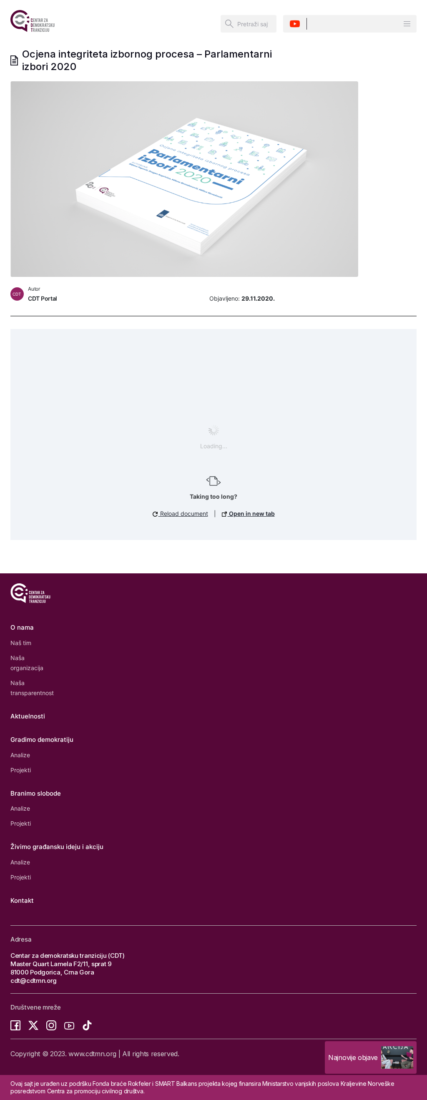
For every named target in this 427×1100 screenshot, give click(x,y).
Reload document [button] (183, 513)
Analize (20, 754)
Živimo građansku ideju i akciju (56, 847)
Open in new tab (251, 513)
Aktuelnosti (27, 716)
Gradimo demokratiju (41, 739)
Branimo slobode (35, 793)
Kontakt (22, 900)
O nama (22, 627)
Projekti (20, 770)
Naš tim (20, 642)
